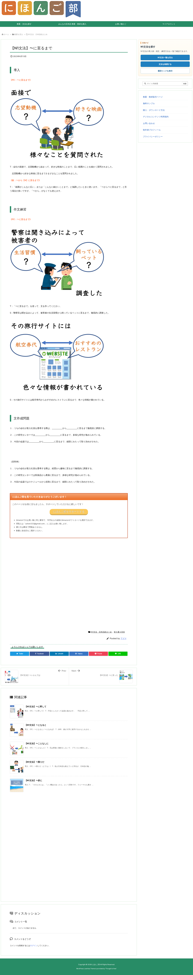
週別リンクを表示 (165, 71)
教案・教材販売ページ (153, 97)
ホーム (6, 34)
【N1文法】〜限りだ (34, 762)
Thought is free (111, 968)
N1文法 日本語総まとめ (37, 34)
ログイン (33, 945)
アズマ (123, 638)
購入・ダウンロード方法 (154, 110)
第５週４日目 (119, 632)
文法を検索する (165, 64)
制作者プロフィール (152, 130)
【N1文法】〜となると (35, 725)
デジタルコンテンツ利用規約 (156, 116)
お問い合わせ (149, 123)
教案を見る (18, 34)
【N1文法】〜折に (33, 780)
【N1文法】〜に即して (35, 706)
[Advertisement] (88, 583)
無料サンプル (149, 103)
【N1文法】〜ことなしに (36, 743)
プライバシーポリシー (153, 136)
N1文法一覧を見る (165, 57)
